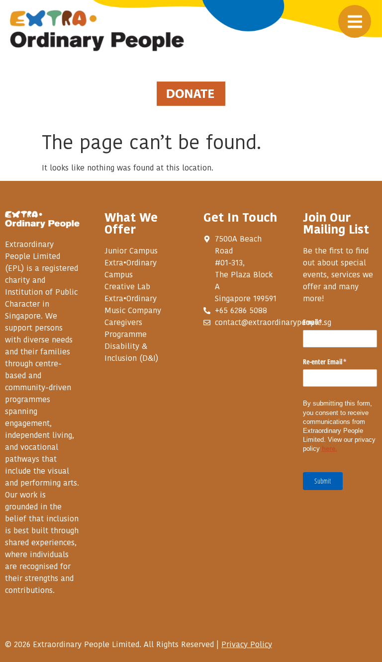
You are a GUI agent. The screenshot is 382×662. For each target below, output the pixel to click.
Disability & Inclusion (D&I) (131, 352)
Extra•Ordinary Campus (130, 268)
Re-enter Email (336, 361)
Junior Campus (131, 250)
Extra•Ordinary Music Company (132, 304)
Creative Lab (127, 286)
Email (324, 322)
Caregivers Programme (125, 328)
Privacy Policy (246, 644)
